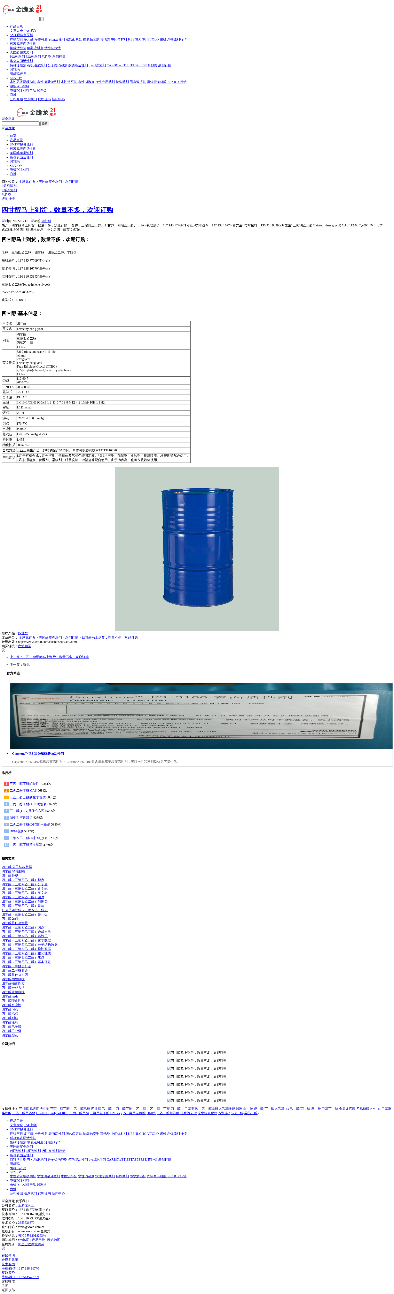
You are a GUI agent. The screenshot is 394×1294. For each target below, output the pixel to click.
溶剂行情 (58, 56)
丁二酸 (269, 1109)
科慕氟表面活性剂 (23, 43)
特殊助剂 (122, 82)
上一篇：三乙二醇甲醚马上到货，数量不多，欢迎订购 (49, 657)
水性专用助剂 (105, 82)
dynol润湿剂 (97, 65)
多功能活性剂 (78, 65)
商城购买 (24, 646)
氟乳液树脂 (35, 48)
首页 (13, 135)
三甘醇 (24, 1109)
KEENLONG (137, 39)
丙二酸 (305, 1109)
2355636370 (26, 1222)
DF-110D (42, 1113)
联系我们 (30, 99)
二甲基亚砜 (189, 1109)
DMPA (151, 1113)
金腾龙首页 (27, 181)
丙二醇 (176, 1109)
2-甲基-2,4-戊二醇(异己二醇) (238, 1113)
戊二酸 (259, 1109)
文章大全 (16, 30)
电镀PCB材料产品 (23, 90)
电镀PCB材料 (19, 86)
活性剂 (47, 56)
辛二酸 (248, 1109)
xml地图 (24, 1240)
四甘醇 (46, 221)
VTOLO (153, 39)
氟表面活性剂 (39, 1109)
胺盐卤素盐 (74, 39)
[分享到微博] (3, 650)
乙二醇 (107, 1109)
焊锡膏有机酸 (157, 82)
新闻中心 (58, 99)
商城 (13, 95)
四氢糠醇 (362, 1109)
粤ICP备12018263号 (32, 1235)
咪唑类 (42, 90)
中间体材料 (119, 39)
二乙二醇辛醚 (208, 1109)
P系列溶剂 (17, 56)
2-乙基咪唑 (227, 1109)
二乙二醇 (139, 1109)
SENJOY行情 (177, 82)
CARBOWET (116, 65)
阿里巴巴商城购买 (31, 1244)
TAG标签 (30, 30)
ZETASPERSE (136, 65)
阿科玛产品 (18, 74)
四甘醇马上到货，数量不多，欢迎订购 (57, 209)
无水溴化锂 (188, 1113)
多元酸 (29, 39)
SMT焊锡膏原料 (21, 35)
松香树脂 (41, 39)
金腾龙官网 (347, 1109)
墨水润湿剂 (138, 82)
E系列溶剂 (33, 56)
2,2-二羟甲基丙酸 (133, 1113)
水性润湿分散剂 (48, 82)
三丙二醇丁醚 (60, 1109)
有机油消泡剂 (37, 65)
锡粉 (163, 39)
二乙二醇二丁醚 (158, 1109)
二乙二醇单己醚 (168, 1113)
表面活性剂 (56, 39)
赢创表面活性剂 (21, 61)
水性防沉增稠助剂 (23, 82)
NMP (373, 1109)
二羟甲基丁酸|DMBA (105, 1113)
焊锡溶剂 (16, 39)
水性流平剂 (69, 82)
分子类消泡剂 (57, 65)
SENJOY (16, 78)
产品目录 (16, 26)
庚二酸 (316, 1109)
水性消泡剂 (86, 82)
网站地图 (53, 1240)
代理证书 (44, 99)
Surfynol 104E (59, 1113)
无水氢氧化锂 (207, 1113)
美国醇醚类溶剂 (21, 52)
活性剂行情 (52, 48)
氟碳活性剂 (18, 48)
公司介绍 (16, 99)
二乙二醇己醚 (80, 1109)
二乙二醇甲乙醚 (23, 1113)
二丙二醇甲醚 (79, 1113)
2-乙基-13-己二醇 (287, 1109)
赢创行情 (164, 65)
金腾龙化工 (26, 1205)
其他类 (105, 39)
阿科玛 (15, 69)
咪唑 (239, 1109)
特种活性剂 (18, 65)
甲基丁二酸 (330, 1109)
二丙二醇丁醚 (122, 1109)
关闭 (5, 1285)
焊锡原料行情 (177, 39)
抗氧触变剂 (91, 39)
